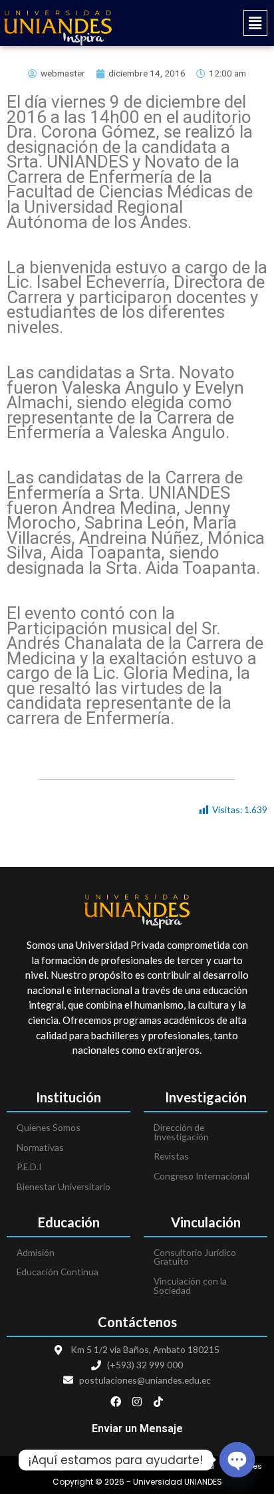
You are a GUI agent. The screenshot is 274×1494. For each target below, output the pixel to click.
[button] (205, 23)
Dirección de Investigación (181, 1132)
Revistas (171, 1156)
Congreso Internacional (201, 1176)
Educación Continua (57, 1271)
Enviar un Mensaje (137, 1428)
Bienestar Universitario (63, 1186)
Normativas (40, 1147)
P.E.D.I (29, 1166)
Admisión (36, 1252)
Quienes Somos (48, 1127)
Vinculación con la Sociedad (190, 1285)
